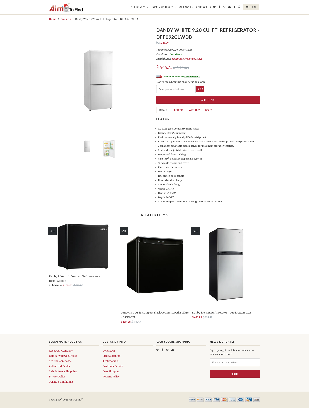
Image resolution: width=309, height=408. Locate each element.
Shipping (178, 109)
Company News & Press (63, 355)
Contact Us (203, 7)
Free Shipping (111, 371)
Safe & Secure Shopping (63, 371)
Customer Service (113, 366)
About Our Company (61, 350)
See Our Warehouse (60, 361)
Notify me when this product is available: (181, 82)
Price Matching (112, 355)
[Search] (239, 8)
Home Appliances (164, 7)
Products (65, 19)
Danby (164, 42)
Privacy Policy (57, 376)
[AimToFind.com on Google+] (224, 8)
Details (163, 110)
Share (208, 109)
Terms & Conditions (61, 381)
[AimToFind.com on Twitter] (214, 8)
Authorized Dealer (59, 366)
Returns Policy (111, 376)
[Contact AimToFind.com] (229, 8)
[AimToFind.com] (74, 7)
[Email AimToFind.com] (172, 350)
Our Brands (139, 7)
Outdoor (186, 7)
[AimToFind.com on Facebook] (219, 8)
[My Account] (234, 8)
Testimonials (110, 361)
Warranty (194, 109)
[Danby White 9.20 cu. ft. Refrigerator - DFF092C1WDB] (101, 76)
